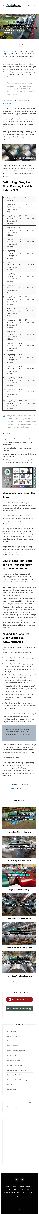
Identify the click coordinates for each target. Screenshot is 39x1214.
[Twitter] (32, 34)
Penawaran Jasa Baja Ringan (16, 1060)
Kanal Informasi (12, 1036)
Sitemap (19, 1196)
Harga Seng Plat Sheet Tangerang (19, 947)
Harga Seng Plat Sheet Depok (19, 861)
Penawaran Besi (12, 1046)
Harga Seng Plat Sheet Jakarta (19, 832)
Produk (9, 1085)
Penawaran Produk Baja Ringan (14, 26)
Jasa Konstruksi (12, 1031)
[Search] (33, 5)
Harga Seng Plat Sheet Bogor (19, 890)
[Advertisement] (19, 1141)
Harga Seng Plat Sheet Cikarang (13, 51)
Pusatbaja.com (8, 103)
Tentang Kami (11, 1186)
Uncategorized (12, 1089)
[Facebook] (29, 34)
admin (7, 36)
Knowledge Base (12, 1041)
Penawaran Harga (13, 1055)
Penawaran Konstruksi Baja (16, 1070)
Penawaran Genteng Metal (16, 1051)
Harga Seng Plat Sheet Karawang (19, 976)
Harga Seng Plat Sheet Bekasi (19, 918)
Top (20, 1210)
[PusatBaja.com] (13, 5)
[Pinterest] (35, 34)
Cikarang (13, 784)
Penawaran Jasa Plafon (15, 1065)
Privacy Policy (13, 1189)
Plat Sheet (24, 784)
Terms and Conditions (12, 1193)
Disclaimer (25, 1189)
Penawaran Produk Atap (15, 1075)
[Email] (29, 36)
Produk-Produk (24, 1186)
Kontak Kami (27, 1193)
